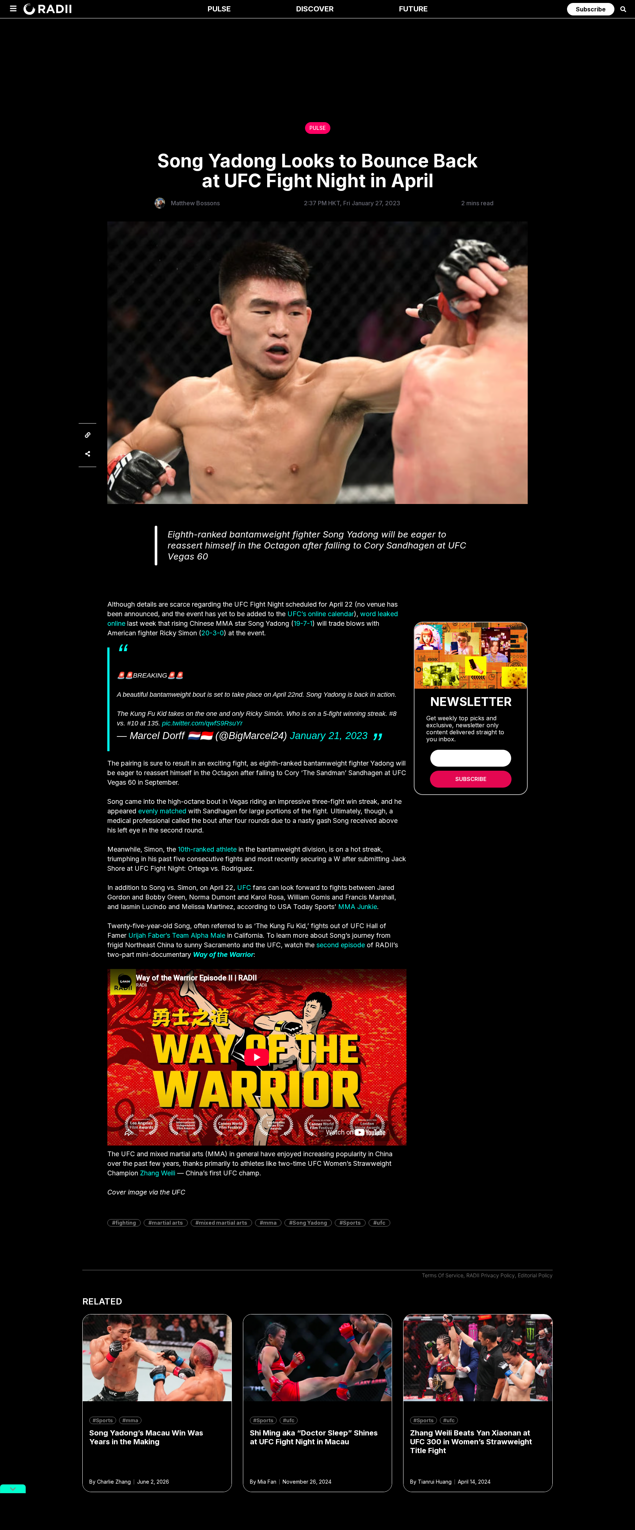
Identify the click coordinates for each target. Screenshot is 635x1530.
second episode (340, 945)
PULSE (317, 128)
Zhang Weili (157, 1173)
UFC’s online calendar (320, 614)
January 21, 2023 (328, 735)
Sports (352, 1223)
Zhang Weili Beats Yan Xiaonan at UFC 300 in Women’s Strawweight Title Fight (471, 1441)
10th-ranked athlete (207, 849)
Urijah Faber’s (149, 935)
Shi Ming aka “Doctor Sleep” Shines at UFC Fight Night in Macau (314, 1437)
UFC (244, 887)
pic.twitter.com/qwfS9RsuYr (202, 723)
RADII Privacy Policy (490, 1275)
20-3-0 (212, 633)
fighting (125, 1223)
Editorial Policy (535, 1275)
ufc (381, 1223)
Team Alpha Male (198, 935)
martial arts (167, 1223)
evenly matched (162, 811)
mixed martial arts (223, 1223)
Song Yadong (310, 1223)
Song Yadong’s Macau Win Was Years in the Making (146, 1437)
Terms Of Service (442, 1275)
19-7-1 (303, 623)
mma (270, 1223)
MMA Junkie (357, 906)
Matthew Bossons (195, 203)
